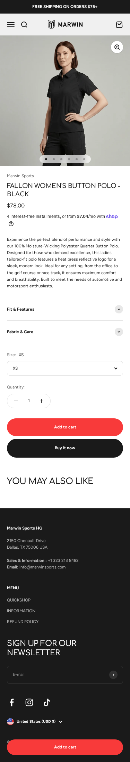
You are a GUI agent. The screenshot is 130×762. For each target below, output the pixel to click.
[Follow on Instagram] (29, 702)
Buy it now (65, 447)
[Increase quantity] (41, 401)
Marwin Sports (20, 175)
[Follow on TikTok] (47, 702)
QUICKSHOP (19, 600)
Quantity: (16, 387)
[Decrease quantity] (16, 401)
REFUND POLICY (22, 621)
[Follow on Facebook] (11, 702)
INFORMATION (21, 610)
